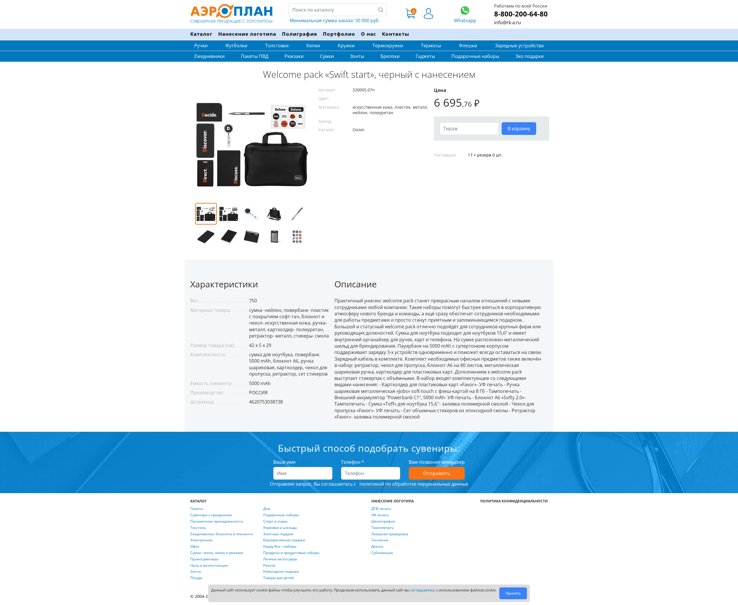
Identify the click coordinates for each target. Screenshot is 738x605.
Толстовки (277, 45)
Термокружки (387, 45)
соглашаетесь (422, 590)
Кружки (346, 45)
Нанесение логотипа (247, 34)
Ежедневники (209, 56)
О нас (368, 34)
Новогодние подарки (281, 571)
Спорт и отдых (275, 521)
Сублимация (382, 553)
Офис (194, 546)
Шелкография (383, 521)
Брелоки (390, 56)
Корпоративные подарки (284, 540)
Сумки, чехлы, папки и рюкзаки (216, 553)
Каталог (201, 34)
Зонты (357, 56)
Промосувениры (204, 559)
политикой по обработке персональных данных (413, 484)
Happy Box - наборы (279, 546)
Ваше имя (284, 462)
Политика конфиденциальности (514, 501)
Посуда (196, 578)
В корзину (519, 128)
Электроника (201, 540)
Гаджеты (425, 56)
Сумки (327, 56)
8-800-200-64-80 (521, 13)
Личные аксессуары (280, 559)
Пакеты (196, 508)
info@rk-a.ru (507, 22)
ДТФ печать (381, 508)
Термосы (431, 45)
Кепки (313, 45)
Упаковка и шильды (280, 527)
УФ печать (380, 515)
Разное (269, 565)
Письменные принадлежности (216, 521)
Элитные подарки (278, 534)
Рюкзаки (294, 56)
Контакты (395, 34)
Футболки (236, 45)
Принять (513, 593)
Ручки (201, 45)
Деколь (377, 546)
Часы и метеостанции (209, 565)
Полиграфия (299, 34)
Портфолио (339, 34)
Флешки (468, 45)
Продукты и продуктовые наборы (291, 553)
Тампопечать (382, 527)
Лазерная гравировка (389, 534)
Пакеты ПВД (254, 56)
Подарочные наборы (475, 56)
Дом (266, 508)
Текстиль (198, 527)
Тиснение (379, 540)
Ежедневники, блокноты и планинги (221, 534)
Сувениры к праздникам (211, 515)
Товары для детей (278, 578)
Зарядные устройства (519, 45)
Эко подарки (529, 56)
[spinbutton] (469, 128)
